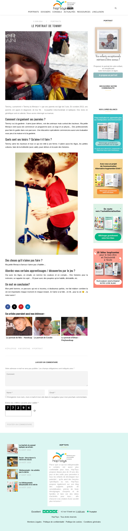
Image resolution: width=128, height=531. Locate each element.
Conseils (57, 12)
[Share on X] (14, 306)
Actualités (69, 12)
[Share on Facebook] (7, 306)
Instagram (100, 96)
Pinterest (105, 96)
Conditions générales (92, 522)
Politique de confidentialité (53, 522)
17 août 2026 (25, 475)
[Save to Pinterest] (21, 306)
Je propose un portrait (108, 75)
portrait (38, 348)
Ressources (83, 12)
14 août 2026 (25, 487)
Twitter (120, 96)
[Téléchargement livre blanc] (108, 134)
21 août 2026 (25, 450)
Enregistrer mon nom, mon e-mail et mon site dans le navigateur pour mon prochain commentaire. (47, 397)
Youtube (115, 96)
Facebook (95, 96)
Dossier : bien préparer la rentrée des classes (27, 458)
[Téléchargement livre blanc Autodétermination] (108, 223)
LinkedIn (110, 96)
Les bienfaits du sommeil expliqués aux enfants (27, 446)
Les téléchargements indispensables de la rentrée (28, 483)
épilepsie (11, 348)
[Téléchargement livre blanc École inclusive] (108, 268)
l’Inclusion (98, 12)
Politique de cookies (74, 522)
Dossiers (45, 12)
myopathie (25, 348)
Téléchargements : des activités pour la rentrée (29, 471)
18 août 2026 (25, 462)
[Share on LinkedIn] (27, 306)
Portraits (33, 12)
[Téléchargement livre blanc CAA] (108, 178)
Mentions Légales (34, 522)
